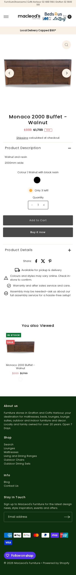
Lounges (9, 448)
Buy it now (38, 232)
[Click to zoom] (66, 44)
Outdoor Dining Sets (17, 463)
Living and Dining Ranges (20, 456)
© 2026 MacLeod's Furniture (22, 563)
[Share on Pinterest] (50, 261)
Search (8, 444)
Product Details (19, 250)
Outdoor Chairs (14, 459)
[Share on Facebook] (36, 261)
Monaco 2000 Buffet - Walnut (20, 366)
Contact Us (11, 485)
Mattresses (11, 452)
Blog (7, 482)
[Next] (66, 73)
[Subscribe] (67, 517)
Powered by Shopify (56, 563)
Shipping (22, 138)
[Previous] (9, 73)
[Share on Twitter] (43, 261)
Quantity (38, 197)
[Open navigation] (6, 17)
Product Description (23, 148)
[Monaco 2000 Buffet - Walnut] (20, 347)
